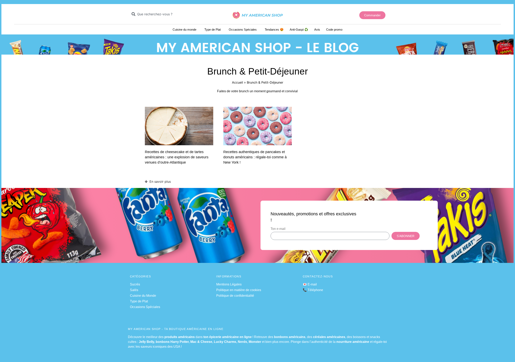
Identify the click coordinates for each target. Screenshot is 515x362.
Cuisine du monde (184, 29)
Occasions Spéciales (243, 29)
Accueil (237, 82)
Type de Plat (212, 29)
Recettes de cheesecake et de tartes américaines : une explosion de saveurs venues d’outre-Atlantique (176, 157)
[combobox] (160, 14)
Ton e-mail (278, 228)
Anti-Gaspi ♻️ (299, 29)
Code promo (334, 29)
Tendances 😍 (274, 29)
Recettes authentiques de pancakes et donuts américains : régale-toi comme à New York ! (255, 157)
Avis (317, 29)
